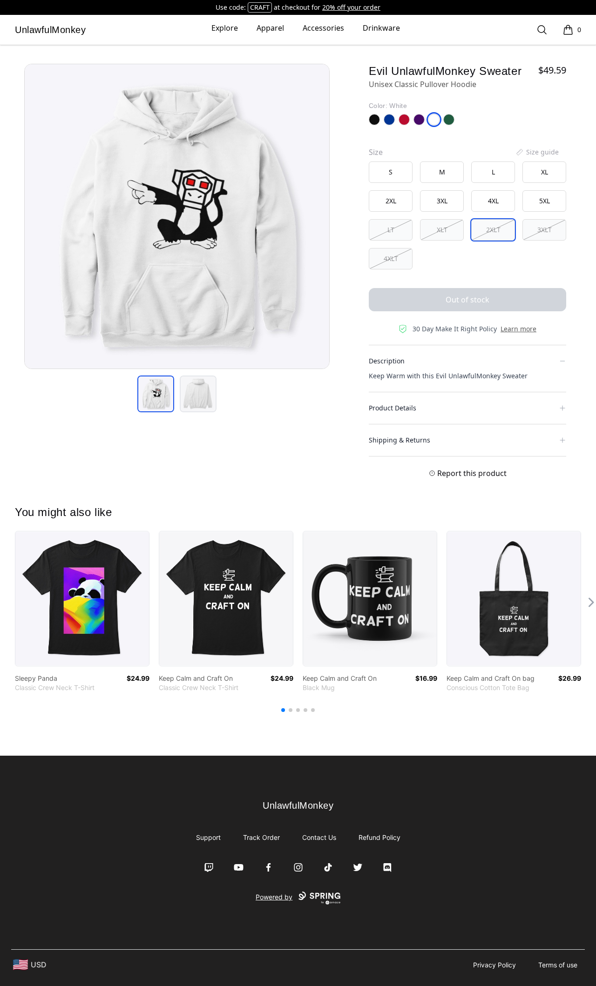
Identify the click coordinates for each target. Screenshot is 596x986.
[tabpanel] (177, 216)
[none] (537, 152)
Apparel (270, 28)
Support (208, 837)
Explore (224, 28)
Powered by (274, 897)
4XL (493, 200)
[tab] (155, 393)
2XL (391, 200)
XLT (442, 229)
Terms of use (557, 965)
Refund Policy (379, 837)
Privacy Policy (494, 965)
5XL (544, 200)
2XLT (493, 229)
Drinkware (381, 28)
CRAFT (260, 7)
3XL (442, 200)
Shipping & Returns (399, 440)
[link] (82, 598)
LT (390, 229)
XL (544, 172)
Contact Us (319, 837)
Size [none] (376, 152)
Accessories (323, 28)
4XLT (391, 258)
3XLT (544, 229)
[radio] (391, 172)
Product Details (392, 407)
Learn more (518, 328)
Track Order (261, 837)
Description (387, 360)
